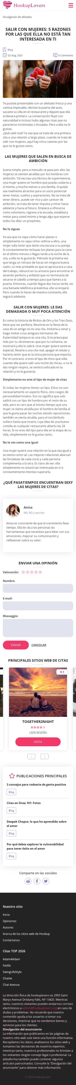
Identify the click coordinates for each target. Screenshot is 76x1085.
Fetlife (7, 965)
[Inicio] (24, 5)
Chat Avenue (11, 985)
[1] (23, 572)
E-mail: (8, 598)
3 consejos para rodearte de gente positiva (36, 784)
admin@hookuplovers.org (39, 1008)
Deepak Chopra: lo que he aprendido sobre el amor (36, 824)
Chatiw (7, 978)
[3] (32, 572)
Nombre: (9, 581)
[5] (40, 572)
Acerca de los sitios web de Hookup (26, 934)
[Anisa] (13, 511)
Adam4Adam (11, 959)
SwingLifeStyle (12, 972)
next (45, 756)
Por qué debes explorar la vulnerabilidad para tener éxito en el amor (35, 846)
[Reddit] (28, 881)
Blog (10, 49)
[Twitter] (45, 881)
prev (31, 756)
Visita (38, 742)
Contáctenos (11, 940)
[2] (28, 572)
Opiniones (9, 921)
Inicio (6, 915)
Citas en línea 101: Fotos (24, 803)
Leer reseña (38, 733)
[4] (36, 572)
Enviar (16, 645)
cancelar (38, 645)
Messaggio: (10, 616)
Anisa (28, 507)
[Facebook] (37, 881)
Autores (8, 927)
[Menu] (71, 5)
